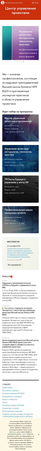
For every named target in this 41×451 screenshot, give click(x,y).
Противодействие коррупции (12, 411)
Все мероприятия (14, 265)
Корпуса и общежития (9, 399)
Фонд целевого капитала (10, 408)
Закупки (4, 402)
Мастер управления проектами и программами (18, 120)
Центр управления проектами (20, 10)
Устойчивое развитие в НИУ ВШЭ (13, 393)
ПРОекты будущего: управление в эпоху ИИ (16, 181)
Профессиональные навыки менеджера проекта (19, 211)
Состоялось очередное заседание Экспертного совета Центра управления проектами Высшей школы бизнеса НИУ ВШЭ (18, 311)
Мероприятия (13, 242)
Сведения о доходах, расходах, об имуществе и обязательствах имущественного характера (17, 415)
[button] (4, 43)
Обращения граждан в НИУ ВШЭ (13, 405)
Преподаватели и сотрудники (12, 396)
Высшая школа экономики (14, 2)
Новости (6, 276)
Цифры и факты (7, 387)
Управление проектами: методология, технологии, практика (17, 38)
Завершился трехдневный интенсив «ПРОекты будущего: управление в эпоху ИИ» (19, 285)
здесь (14, 432)
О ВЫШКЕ (6, 384)
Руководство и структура (10, 390)
